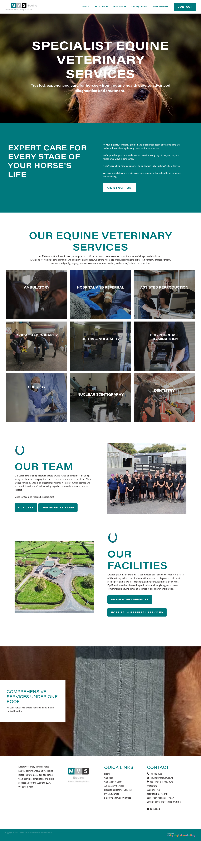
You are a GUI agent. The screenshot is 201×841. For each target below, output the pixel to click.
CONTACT (185, 6)
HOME (85, 6)
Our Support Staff (113, 781)
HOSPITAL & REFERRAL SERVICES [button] (137, 612)
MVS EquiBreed (111, 793)
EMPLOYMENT (160, 6)
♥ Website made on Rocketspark (40, 833)
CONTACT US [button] (119, 188)
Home (107, 773)
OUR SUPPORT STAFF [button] (58, 507)
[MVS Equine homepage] (24, 7)
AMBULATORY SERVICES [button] (129, 599)
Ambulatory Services (114, 785)
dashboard (23, 833)
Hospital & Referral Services (118, 789)
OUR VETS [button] (26, 507)
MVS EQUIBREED (139, 6)
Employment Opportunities (117, 797)
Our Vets (108, 777)
